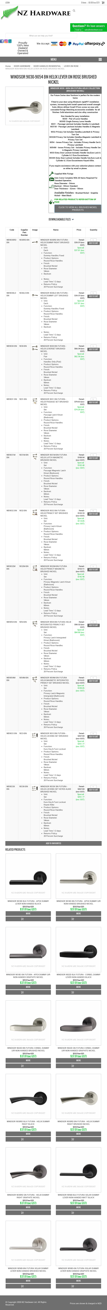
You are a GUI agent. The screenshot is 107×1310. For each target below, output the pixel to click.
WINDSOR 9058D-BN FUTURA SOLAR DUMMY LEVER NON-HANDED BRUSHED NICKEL (28, 1269)
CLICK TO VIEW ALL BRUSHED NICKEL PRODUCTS (78, 208)
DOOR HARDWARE (22, 66)
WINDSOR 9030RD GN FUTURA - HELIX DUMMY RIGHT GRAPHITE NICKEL (28, 1196)
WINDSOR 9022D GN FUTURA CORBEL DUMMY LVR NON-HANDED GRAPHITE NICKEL (78, 1049)
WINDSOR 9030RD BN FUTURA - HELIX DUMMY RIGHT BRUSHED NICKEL (79, 1122)
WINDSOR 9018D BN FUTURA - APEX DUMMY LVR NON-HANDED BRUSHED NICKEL (79, 902)
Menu (54, 59)
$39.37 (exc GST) (28, 906)
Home (8, 66)
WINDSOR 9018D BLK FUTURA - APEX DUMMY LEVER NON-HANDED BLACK (28, 902)
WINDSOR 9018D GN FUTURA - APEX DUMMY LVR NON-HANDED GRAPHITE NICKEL (28, 975)
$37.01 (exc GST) (28, 909)
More (28, 913)
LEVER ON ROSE (71, 66)
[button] (35, 241)
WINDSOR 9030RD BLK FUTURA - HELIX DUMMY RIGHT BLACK (28, 1122)
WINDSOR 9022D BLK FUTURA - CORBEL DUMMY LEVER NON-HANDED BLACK (78, 975)
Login (7, 2)
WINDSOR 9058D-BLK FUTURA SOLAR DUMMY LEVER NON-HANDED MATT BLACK (78, 1196)
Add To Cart (28, 919)
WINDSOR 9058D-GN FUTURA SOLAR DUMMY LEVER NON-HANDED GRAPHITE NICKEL (78, 1269)
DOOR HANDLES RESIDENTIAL (47, 66)
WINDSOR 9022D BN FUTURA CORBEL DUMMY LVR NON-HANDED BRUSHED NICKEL (28, 1049)
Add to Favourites (53, 843)
